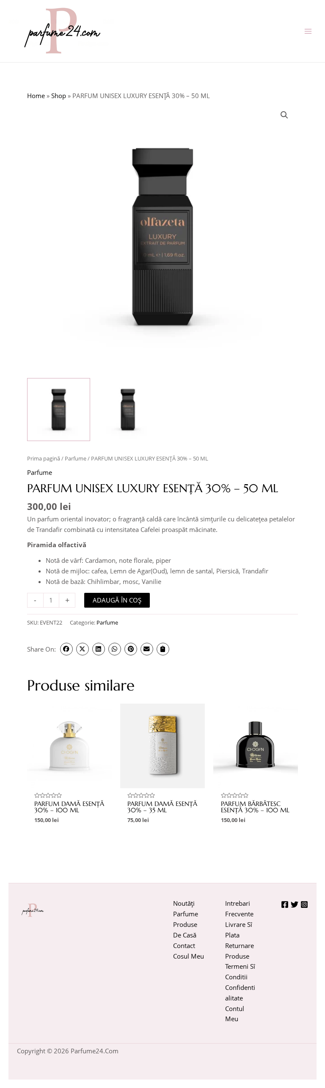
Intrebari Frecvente (239, 908)
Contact (184, 945)
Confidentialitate (240, 992)
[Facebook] (285, 904)
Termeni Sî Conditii (240, 971)
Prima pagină (43, 458)
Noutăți (184, 903)
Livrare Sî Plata (238, 929)
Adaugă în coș (117, 600)
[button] (284, 115)
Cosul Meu (188, 956)
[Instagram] (304, 904)
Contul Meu (234, 1013)
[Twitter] (294, 904)
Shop (58, 95)
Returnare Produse (239, 950)
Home (36, 95)
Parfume (75, 458)
